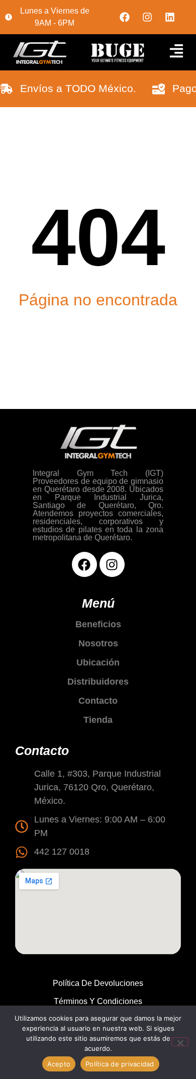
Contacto (98, 701)
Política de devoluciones (98, 983)
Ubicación (98, 662)
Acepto (59, 1064)
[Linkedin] (170, 17)
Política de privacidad (119, 1064)
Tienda (98, 720)
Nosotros (98, 643)
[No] (179, 1041)
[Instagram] (147, 17)
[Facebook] (125, 17)
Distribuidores (98, 682)
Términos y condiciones (98, 1001)
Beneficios (98, 624)
